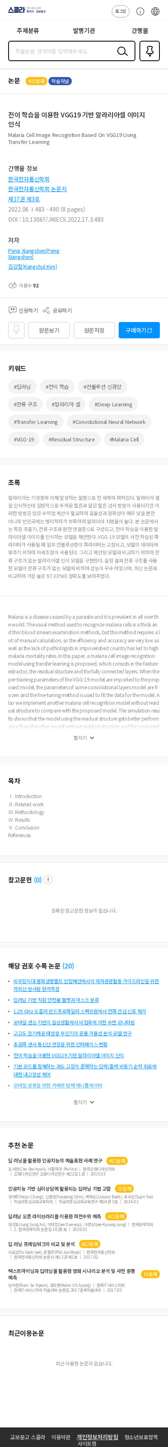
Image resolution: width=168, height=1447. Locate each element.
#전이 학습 (57, 386)
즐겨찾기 (148, 60)
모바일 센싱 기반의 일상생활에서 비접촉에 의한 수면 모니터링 (74, 1022)
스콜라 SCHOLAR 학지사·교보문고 (25, 12)
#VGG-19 (24, 439)
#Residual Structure (72, 439)
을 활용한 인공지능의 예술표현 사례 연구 (55, 1160)
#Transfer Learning (36, 422)
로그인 (120, 11)
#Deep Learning (113, 404)
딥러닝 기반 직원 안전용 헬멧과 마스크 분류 (56, 999)
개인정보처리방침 (97, 1437)
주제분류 (28, 30)
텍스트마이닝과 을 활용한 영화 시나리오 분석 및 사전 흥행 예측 (71, 1274)
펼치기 (80, 738)
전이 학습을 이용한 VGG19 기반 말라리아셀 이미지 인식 (68, 1055)
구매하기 (136, 330)
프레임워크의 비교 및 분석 (41, 1244)
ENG (155, 15)
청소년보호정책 (141, 1437)
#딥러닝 (22, 386)
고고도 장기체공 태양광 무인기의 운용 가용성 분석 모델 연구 (72, 1033)
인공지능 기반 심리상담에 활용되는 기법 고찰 (59, 1188)
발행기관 (84, 30)
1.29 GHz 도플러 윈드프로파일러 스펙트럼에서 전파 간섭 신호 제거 (79, 1011)
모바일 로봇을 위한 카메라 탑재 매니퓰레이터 (57, 1085)
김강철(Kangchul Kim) (32, 266)
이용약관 (61, 1437)
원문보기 (49, 330)
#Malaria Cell (124, 439)
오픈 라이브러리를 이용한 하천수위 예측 (54, 1216)
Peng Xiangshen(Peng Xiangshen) (34, 254)
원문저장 (94, 330)
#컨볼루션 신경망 (102, 386)
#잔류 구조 (25, 404)
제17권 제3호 (24, 199)
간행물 (140, 30)
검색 (120, 57)
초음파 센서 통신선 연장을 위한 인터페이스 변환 (60, 1044)
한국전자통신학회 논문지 (37, 189)
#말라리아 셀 (66, 404)
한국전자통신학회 (29, 179)
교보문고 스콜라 (27, 1437)
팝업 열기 (48, 879)
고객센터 (138, 15)
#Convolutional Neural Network (109, 422)
